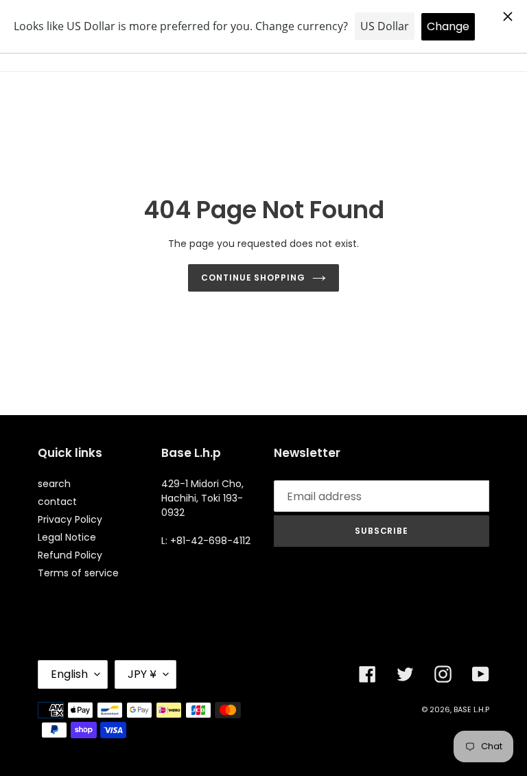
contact (57, 501)
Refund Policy (70, 555)
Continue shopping (253, 277)
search (54, 484)
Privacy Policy (70, 519)
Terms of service (78, 573)
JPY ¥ (142, 674)
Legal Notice (67, 537)
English (69, 674)
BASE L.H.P (471, 709)
